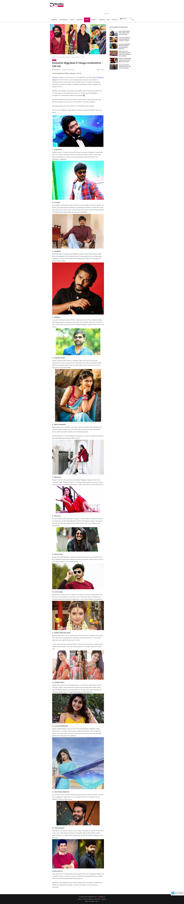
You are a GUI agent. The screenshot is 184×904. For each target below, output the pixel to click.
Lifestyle (93, 19)
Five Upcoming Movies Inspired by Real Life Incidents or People (124, 39)
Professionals (63, 19)
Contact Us (115, 19)
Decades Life (57, 69)
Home (54, 57)
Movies (72, 19)
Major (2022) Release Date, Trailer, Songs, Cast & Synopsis (124, 33)
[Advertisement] (106, 9)
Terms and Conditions (88, 899)
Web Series (79, 19)
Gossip (86, 19)
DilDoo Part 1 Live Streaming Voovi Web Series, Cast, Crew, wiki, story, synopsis (125, 54)
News (108, 19)
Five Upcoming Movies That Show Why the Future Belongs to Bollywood (124, 46)
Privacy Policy (97, 899)
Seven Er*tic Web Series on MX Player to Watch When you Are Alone (125, 60)
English (124, 18)
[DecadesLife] (57, 5)
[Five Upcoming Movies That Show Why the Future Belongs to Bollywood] (114, 46)
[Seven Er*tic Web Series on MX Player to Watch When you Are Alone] (114, 60)
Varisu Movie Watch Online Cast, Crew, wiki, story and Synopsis (125, 66)
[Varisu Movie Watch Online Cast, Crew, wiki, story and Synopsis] (114, 67)
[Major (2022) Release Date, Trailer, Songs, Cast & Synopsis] (114, 33)
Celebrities (54, 19)
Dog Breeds (102, 19)
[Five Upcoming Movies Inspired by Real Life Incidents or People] (114, 39)
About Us (80, 899)
